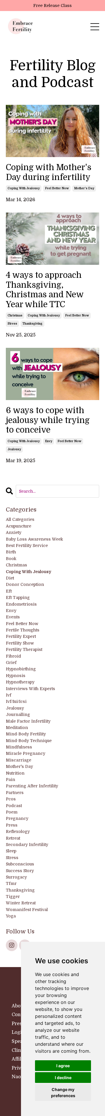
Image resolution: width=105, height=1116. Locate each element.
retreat (13, 838)
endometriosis (21, 604)
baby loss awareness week (34, 539)
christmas (15, 315)
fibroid (13, 656)
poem (12, 812)
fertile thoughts (22, 630)
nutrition (15, 773)
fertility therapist (24, 649)
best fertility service (27, 545)
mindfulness (19, 747)
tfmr (11, 883)
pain (10, 779)
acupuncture (18, 526)
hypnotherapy (20, 682)
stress (12, 323)
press (12, 825)
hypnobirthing (21, 669)
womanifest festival (27, 909)
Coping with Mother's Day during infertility (48, 172)
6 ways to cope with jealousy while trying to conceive (48, 420)
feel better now (57, 188)
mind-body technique (29, 740)
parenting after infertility (32, 786)
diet (10, 578)
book (11, 558)
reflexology (18, 831)
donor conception (25, 584)
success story (20, 870)
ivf (8, 695)
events (13, 617)
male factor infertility (28, 721)
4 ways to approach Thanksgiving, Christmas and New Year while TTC (44, 290)
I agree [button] (63, 1065)
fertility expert (21, 636)
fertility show (20, 643)
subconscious (20, 864)
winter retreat (21, 903)
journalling (18, 714)
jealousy (14, 449)
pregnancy (17, 818)
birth (11, 552)
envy (48, 441)
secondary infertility (27, 844)
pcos (11, 799)
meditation (17, 727)
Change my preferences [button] (63, 1092)
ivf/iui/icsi (16, 701)
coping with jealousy (24, 188)
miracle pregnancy (25, 753)
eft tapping (18, 597)
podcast (14, 805)
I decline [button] (63, 1077)
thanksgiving (32, 323)
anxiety (13, 532)
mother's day (84, 188)
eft (9, 591)
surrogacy (16, 877)
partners (15, 792)
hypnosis (15, 675)
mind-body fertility (26, 734)
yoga (11, 916)
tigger (13, 896)
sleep (11, 851)
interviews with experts (30, 688)
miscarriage (18, 760)
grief (11, 662)
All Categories (20, 519)
